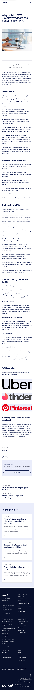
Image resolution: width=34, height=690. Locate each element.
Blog (3, 655)
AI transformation (7, 621)
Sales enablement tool (24, 606)
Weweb (4, 669)
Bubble (20, 668)
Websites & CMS (22, 598)
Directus (13, 669)
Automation (5, 633)
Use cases (4, 652)
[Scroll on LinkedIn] (30, 675)
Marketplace (21, 611)
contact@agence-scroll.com (7, 610)
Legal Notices (21, 660)
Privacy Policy (22, 657)
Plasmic (9, 669)
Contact (20, 655)
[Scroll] (4, 2)
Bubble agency (8, 464)
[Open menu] (30, 2)
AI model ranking (6, 657)
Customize (18, 684)
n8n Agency (5, 636)
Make (17, 669)
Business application (23, 603)
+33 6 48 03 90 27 (7, 613)
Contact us (17, 472)
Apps (19, 601)
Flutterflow (25, 668)
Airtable (22, 669)
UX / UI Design (5, 646)
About (20, 652)
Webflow (15, 668)
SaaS (19, 609)
